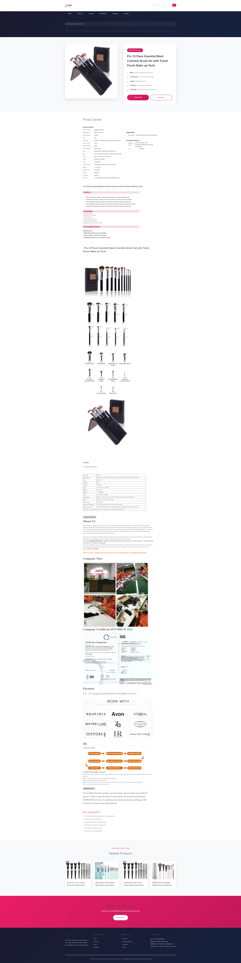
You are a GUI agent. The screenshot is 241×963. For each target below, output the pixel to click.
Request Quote (138, 97)
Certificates (103, 13)
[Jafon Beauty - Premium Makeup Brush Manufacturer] (74, 5)
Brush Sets (124, 938)
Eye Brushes (125, 944)
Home (70, 13)
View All (124, 947)
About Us (80, 13)
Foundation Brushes (127, 941)
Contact (126, 13)
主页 (66, 24)
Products (115, 13)
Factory (91, 13)
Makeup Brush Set (79, 24)
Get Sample (161, 97)
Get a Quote (120, 917)
